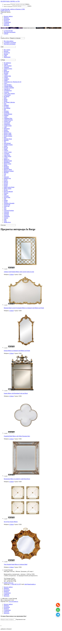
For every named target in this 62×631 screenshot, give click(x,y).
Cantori (6, 74)
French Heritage (8, 114)
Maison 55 (6, 159)
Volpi (5, 220)
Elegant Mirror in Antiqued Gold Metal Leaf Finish (17, 350)
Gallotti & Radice (8, 120)
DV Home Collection (9, 102)
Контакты (6, 25)
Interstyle (6, 140)
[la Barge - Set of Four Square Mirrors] (25, 518)
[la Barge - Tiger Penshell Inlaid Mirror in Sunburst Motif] (26, 561)
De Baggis (6, 96)
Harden (6, 130)
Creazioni (6, 92)
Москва (18, 571)
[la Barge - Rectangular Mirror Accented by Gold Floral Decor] (26, 475)
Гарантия (6, 23)
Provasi (6, 184)
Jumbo (5, 146)
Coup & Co (7, 89)
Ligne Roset (7, 155)
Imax (5, 137)
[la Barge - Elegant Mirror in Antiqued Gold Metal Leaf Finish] (26, 347)
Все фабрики (4, 28)
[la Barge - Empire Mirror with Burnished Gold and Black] (22, 390)
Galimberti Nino (8, 118)
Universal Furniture (9, 210)
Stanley (6, 201)
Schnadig (6, 196)
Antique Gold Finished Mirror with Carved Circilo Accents (19, 271)
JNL (5, 141)
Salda (5, 194)
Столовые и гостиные (10, 42)
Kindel (5, 149)
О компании (7, 22)
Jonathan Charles (8, 144)
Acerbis (6, 64)
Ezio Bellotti (7, 108)
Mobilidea (6, 168)
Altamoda (6, 67)
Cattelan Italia (7, 76)
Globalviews (7, 124)
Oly (5, 175)
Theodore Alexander (9, 203)
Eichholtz (6, 105)
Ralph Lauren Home (9, 187)
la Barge (6, 150)
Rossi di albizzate (8, 191)
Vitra (5, 219)
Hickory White (7, 134)
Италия (6, 54)
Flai (5, 109)
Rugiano (6, 193)
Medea (5, 165)
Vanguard (6, 213)
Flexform (6, 111)
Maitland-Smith (8, 160)
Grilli (5, 127)
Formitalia (6, 112)
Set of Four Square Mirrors (11, 521)
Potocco (6, 181)
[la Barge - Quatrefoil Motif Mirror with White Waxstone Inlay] (26, 433)
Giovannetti (7, 122)
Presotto (6, 182)
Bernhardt (6, 71)
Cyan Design (7, 95)
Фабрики (6, 17)
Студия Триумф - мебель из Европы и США (13, 9)
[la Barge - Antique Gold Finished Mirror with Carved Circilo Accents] (26, 268)
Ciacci (5, 83)
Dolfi (5, 98)
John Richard (7, 143)
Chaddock (6, 79)
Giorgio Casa (7, 121)
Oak (5, 174)
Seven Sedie (7, 197)
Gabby (5, 117)
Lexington (6, 153)
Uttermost (6, 212)
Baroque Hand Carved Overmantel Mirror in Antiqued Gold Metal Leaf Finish (24, 308)
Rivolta (6, 190)
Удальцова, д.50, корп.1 (27, 571)
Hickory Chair (7, 133)
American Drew (8, 68)
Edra (5, 103)
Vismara (6, 218)
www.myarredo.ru (13, 601)
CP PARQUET (8, 90)
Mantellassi (7, 162)
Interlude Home (8, 139)
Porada (5, 179)
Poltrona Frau (7, 178)
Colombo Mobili (8, 86)
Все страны (7, 49)
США (5, 55)
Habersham (7, 128)
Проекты (6, 20)
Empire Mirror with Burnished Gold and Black (16, 393)
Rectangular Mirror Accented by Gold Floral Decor (17, 479)
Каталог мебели (8, 16)
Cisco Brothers (7, 84)
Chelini (6, 80)
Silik (5, 198)
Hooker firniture (8, 136)
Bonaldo (6, 73)
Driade (5, 100)
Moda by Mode (8, 169)
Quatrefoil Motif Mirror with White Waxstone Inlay (17, 436)
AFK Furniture (8, 65)
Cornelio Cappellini (9, 87)
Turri (5, 209)
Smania (6, 200)
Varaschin (6, 215)
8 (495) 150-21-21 (5, 10)
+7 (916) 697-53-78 (15, 584)
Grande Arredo (8, 125)
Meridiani (6, 166)
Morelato (6, 172)
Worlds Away (7, 222)
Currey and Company (9, 93)
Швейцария (7, 57)
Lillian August (7, 156)
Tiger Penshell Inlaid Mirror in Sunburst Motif (15, 564)
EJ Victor (6, 106)
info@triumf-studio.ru (30, 584)
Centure (6, 77)
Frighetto (6, 115)
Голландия (7, 52)
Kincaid (6, 147)
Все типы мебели (8, 41)
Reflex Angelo (7, 188)
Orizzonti (6, 177)
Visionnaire (7, 216)
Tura (5, 207)
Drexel (5, 99)
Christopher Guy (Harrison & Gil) (12, 81)
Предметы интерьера (9, 44)
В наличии (7, 19)
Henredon (6, 131)
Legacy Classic (8, 152)
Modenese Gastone (9, 171)
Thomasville (7, 204)
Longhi (6, 158)
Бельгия (6, 51)
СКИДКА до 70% (10, 1)
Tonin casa (6, 206)
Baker (5, 70)
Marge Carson (7, 163)
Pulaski (6, 185)
